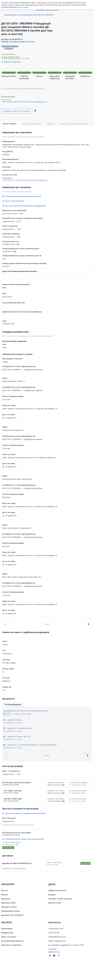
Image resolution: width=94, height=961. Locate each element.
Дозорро (52, 894)
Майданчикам (7, 933)
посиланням (23, 7)
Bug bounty (6, 899)
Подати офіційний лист (57, 941)
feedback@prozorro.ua (56, 937)
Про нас (4, 890)
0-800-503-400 (53, 933)
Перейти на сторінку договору (14, 868)
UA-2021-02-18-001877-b (12, 39)
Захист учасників (8, 937)
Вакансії (4, 894)
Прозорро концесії (9, 907)
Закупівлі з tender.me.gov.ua (60, 899)
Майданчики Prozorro (57, 890)
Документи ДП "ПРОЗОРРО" (12, 915)
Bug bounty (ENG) (8, 903)
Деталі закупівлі (10, 124)
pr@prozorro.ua (54, 952)
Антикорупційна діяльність (12, 941)
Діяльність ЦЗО (54, 903)
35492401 (6, 155)
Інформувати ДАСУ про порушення (16, 111)
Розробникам (6, 928)
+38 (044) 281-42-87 (56, 928)
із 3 (47, 624)
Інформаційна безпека (10, 911)
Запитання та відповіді (11, 945)
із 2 (47, 755)
